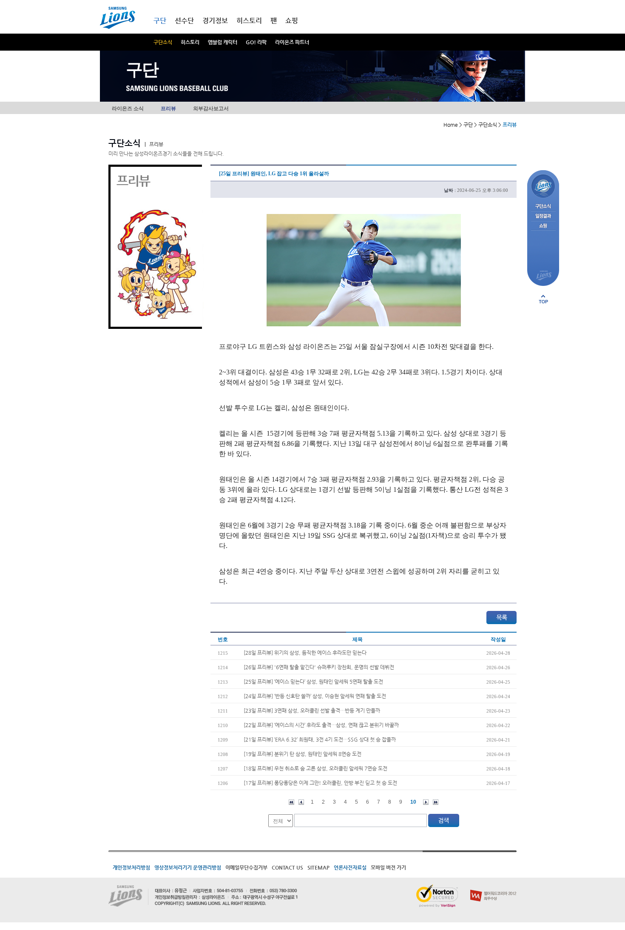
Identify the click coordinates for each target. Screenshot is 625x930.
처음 (291, 802)
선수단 (184, 21)
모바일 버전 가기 (388, 867)
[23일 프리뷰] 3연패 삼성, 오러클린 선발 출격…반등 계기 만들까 (312, 710)
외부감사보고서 (211, 108)
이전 (301, 802)
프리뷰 (168, 108)
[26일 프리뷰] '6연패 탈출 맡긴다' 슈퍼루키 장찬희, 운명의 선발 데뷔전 (319, 667)
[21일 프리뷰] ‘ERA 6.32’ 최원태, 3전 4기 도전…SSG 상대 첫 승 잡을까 (320, 739)
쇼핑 (291, 21)
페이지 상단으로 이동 (543, 299)
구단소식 (162, 42)
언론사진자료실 (350, 867)
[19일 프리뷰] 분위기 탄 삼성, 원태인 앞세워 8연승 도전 (302, 754)
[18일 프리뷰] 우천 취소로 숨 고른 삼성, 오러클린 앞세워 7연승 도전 (315, 768)
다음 (426, 802)
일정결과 (543, 216)
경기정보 (215, 21)
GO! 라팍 (256, 42)
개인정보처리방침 (131, 867)
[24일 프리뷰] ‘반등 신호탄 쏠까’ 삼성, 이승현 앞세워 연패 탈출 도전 (315, 696)
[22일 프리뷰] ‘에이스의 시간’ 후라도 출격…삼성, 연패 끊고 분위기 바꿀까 (321, 725)
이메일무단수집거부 (246, 867)
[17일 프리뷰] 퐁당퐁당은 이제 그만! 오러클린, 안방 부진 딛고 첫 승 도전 (320, 783)
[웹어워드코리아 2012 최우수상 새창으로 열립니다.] (493, 888)
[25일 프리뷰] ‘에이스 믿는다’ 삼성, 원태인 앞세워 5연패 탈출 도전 (313, 682)
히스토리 (190, 42)
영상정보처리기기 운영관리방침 (187, 867)
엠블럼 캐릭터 (222, 42)
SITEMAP (318, 867)
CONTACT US (287, 867)
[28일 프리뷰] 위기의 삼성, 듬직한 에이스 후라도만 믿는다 (305, 653)
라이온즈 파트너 (292, 42)
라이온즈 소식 (128, 108)
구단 (159, 21)
